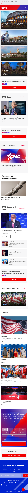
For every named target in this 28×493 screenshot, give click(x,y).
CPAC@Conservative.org (7, 402)
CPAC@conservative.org (18, 381)
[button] (21, 7)
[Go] (23, 489)
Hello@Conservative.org (14, 480)
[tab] (5, 429)
